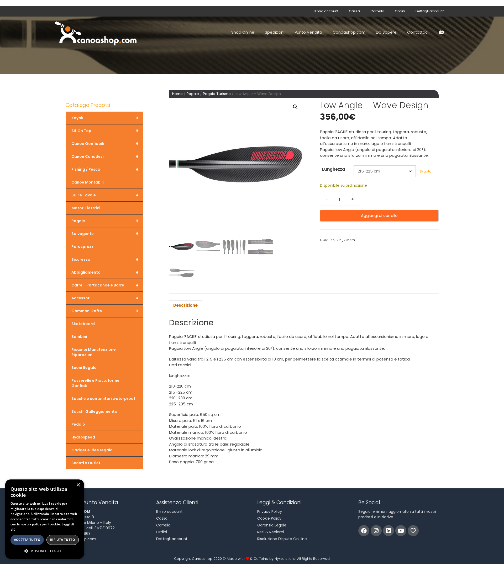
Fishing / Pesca (105, 169)
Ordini (400, 11)
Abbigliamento (105, 272)
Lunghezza (333, 169)
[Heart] (413, 530)
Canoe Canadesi (105, 156)
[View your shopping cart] (441, 32)
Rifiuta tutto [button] (62, 539)
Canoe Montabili (87, 182)
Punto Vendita (308, 32)
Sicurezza (105, 259)
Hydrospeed (83, 437)
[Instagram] (376, 530)
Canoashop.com (349, 32)
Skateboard (83, 323)
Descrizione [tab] (185, 305)
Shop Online (242, 32)
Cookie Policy (269, 518)
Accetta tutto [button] (27, 539)
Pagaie (193, 93)
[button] (295, 107)
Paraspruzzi (82, 246)
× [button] (78, 485)
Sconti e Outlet (86, 463)
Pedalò (78, 424)
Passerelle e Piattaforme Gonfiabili (95, 383)
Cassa (354, 11)
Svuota (426, 171)
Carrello (377, 11)
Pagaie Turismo (217, 93)
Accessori (105, 298)
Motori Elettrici (85, 208)
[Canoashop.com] (97, 32)
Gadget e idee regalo (92, 450)
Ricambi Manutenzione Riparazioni (93, 352)
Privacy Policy (269, 511)
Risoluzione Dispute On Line (282, 538)
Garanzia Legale (271, 525)
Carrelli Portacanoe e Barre (105, 285)
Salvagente (105, 233)
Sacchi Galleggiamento (94, 411)
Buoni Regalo (84, 367)
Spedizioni (274, 32)
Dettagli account (430, 11)
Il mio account (326, 11)
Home (177, 93)
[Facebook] (363, 530)
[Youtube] (400, 530)
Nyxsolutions (285, 558)
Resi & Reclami (270, 532)
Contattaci (417, 32)
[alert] (44, 519)
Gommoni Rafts (105, 311)
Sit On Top (105, 130)
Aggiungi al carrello (379, 215)
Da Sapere (386, 32)
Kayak (105, 118)
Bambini (79, 336)
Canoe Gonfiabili (105, 143)
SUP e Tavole (105, 195)
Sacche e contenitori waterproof (103, 398)
